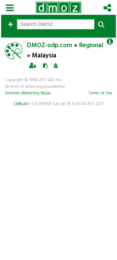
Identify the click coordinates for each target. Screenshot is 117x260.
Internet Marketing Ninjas (28, 93)
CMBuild (20, 104)
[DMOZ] (58, 7)
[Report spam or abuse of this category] (56, 66)
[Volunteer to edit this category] (33, 66)
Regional (91, 45)
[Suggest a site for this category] (45, 66)
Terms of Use (100, 93)
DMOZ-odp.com (49, 45)
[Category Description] (110, 41)
